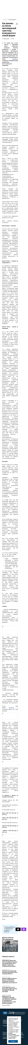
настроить (16, 1035)
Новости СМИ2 (6, 1005)
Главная (5, 19)
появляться (15, 59)
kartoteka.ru (11, 707)
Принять (13, 1041)
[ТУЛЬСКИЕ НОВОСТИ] (5, 1013)
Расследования (12, 19)
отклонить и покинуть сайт (12, 1037)
